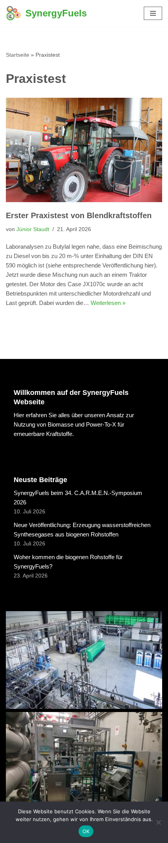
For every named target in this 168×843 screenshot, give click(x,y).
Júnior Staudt (32, 229)
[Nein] (158, 822)
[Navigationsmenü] (153, 13)
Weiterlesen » (108, 303)
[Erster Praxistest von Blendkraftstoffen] (84, 150)
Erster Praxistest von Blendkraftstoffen (79, 215)
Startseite (17, 55)
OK (86, 831)
